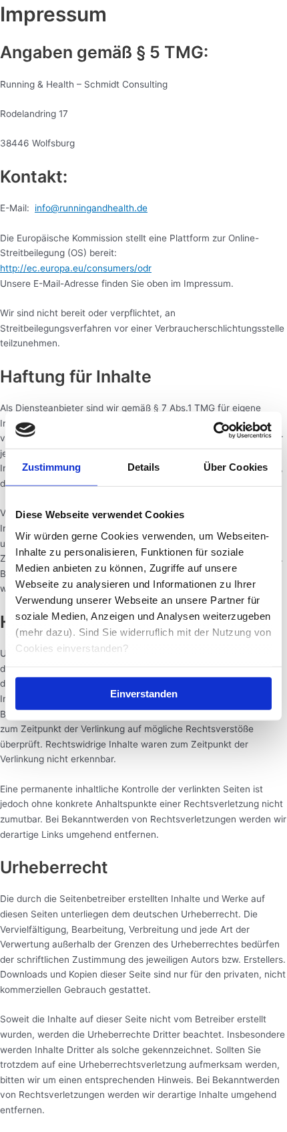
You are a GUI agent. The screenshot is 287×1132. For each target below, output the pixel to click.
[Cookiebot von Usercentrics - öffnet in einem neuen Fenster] (213, 430)
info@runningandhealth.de (91, 208)
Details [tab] (143, 467)
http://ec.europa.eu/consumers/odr (76, 268)
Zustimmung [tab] (51, 467)
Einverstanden (144, 693)
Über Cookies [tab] (236, 467)
